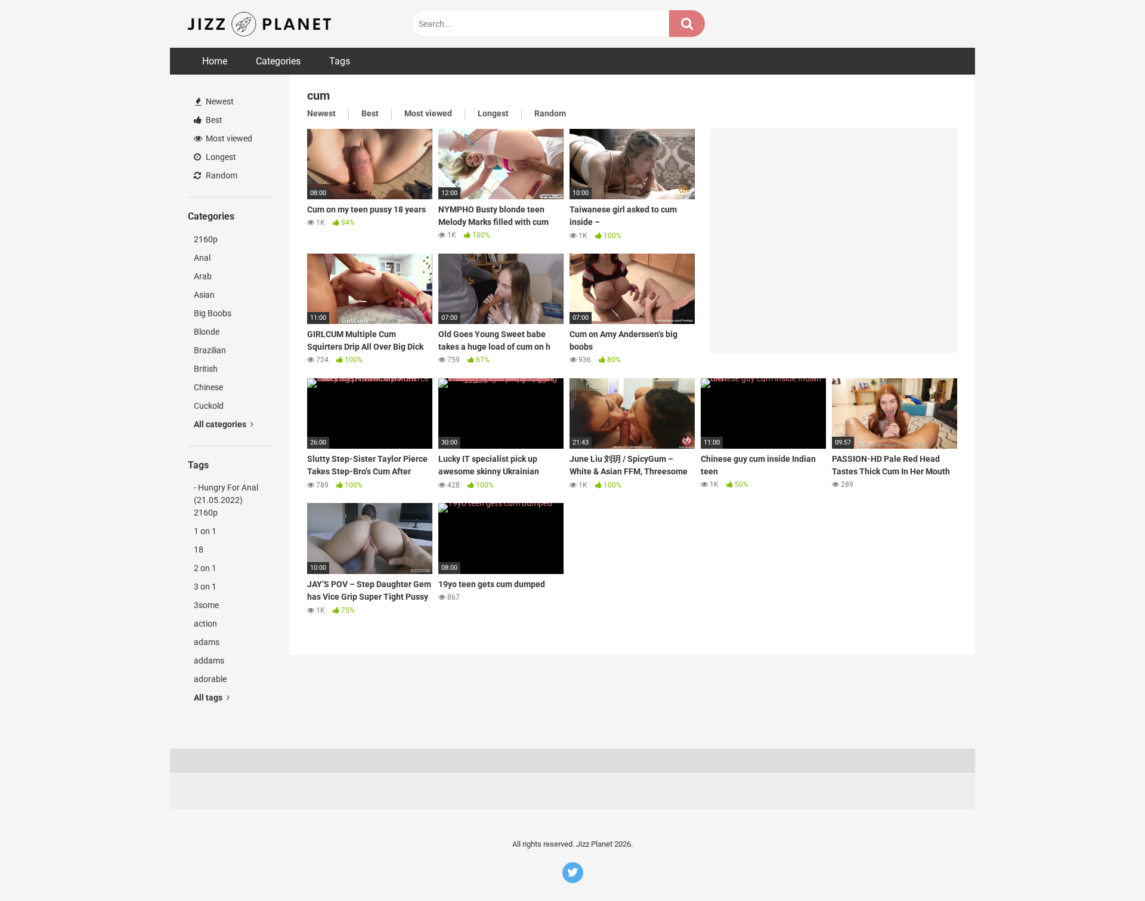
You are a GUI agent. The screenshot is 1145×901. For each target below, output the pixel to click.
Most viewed (228, 138)
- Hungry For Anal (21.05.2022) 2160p (226, 500)
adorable (210, 679)
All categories (221, 424)
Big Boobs (212, 313)
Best (213, 120)
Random (220, 175)
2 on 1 (205, 568)
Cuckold (209, 406)
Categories (278, 61)
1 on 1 (205, 531)
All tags (209, 697)
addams (209, 660)
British (206, 369)
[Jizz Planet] (261, 24)
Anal (202, 258)
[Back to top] (1105, 865)
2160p (206, 239)
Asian (204, 295)
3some (206, 605)
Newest (219, 101)
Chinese (208, 387)
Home (214, 61)
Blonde (206, 332)
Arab (203, 276)
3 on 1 (205, 586)
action (205, 623)
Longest (220, 157)
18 (198, 549)
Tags (339, 61)
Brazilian (210, 350)
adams (206, 642)
